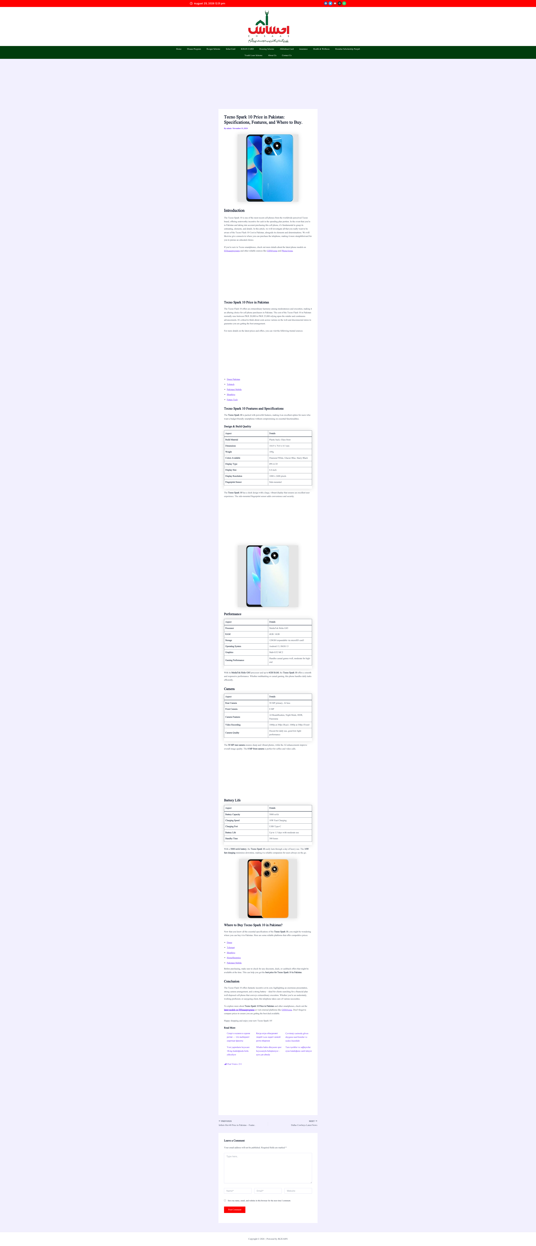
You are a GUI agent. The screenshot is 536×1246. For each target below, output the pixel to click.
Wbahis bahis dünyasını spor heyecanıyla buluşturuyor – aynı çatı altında (268, 1051)
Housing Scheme (266, 49)
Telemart (231, 947)
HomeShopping (234, 957)
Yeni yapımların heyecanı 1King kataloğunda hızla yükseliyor (238, 1051)
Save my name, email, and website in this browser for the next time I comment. (259, 1200)
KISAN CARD (247, 49)
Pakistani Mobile (234, 389)
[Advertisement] (268, 88)
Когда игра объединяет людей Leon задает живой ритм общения (268, 1037)
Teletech (230, 384)
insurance (303, 49)
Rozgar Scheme (213, 49)
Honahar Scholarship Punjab (347, 49)
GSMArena (272, 250)
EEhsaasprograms (232, 250)
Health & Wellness (321, 49)
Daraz (229, 942)
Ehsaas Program (194, 49)
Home (178, 49)
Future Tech (232, 399)
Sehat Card (230, 49)
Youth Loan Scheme (253, 55)
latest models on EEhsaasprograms (239, 1010)
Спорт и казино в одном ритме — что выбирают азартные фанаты (238, 1037)
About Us (272, 55)
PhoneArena (287, 250)
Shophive (231, 394)
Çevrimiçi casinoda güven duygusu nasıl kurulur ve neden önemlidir (296, 1037)
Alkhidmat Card (287, 49)
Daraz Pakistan (233, 379)
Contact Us (287, 55)
